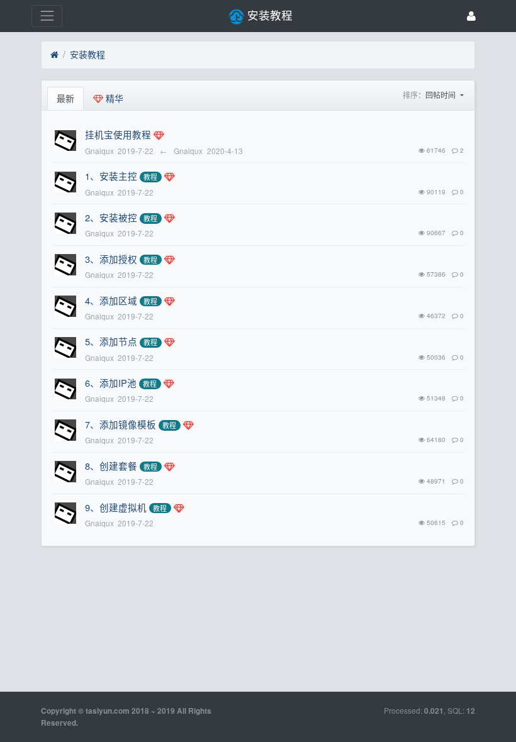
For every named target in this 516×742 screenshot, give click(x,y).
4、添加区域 (111, 300)
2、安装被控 (111, 217)
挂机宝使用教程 (118, 134)
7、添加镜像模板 (120, 424)
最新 (65, 98)
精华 (113, 98)
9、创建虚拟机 (116, 507)
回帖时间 (441, 94)
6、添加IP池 (111, 382)
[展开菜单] (46, 16)
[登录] (471, 16)
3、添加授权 (111, 258)
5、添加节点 (111, 341)
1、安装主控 (111, 175)
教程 (150, 177)
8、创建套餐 (111, 465)
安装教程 (87, 54)
